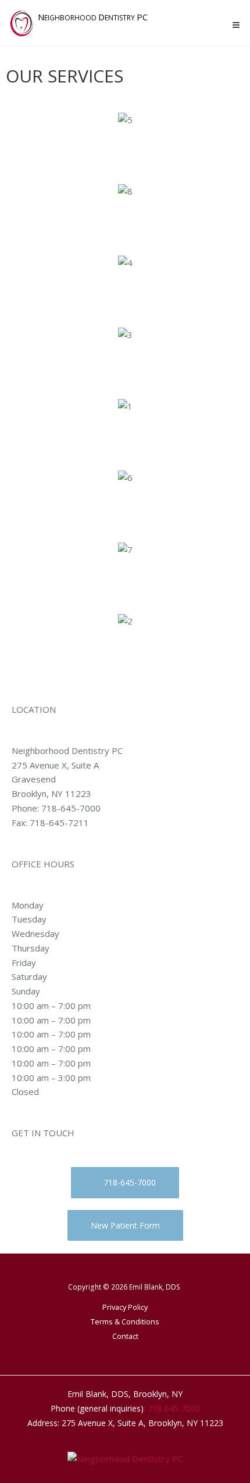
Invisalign (125, 145)
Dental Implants (125, 217)
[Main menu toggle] (236, 25)
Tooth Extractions (125, 360)
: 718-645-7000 (172, 1408)
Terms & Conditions (125, 1321)
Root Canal (125, 289)
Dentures (125, 647)
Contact (125, 1336)
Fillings (125, 576)
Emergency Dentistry (125, 432)
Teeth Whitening (125, 504)
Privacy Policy (125, 1307)
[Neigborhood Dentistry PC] (125, 1457)
